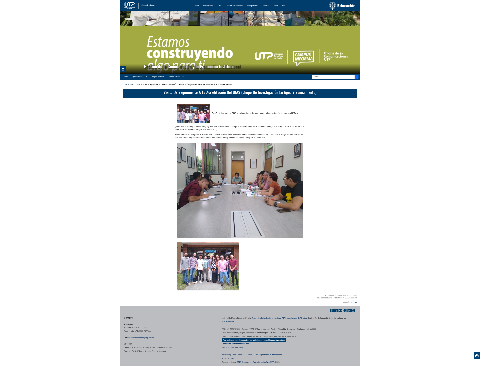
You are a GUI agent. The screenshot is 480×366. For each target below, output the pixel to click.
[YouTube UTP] (340, 310)
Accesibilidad (208, 6)
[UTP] (129, 5)
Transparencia (252, 6)
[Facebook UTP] (332, 310)
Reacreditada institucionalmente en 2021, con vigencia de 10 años (279, 318)
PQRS (219, 6)
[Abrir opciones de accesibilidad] (123, 69)
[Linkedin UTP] (349, 310)
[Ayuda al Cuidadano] (353, 310)
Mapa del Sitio (228, 358)
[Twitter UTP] (336, 310)
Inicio (197, 6)
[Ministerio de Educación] (329, 6)
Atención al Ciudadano (234, 6)
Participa (265, 6)
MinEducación (228, 322)
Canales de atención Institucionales (237, 344)
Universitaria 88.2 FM (176, 77)
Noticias (135, 84)
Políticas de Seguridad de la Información (265, 355)
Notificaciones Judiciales (232, 347)
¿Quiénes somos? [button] (138, 77)
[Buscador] (356, 77)
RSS (283, 6)
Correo (275, 6)
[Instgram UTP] (344, 310)
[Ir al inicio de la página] (476, 355)
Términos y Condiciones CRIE (234, 355)
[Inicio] (477, 355)
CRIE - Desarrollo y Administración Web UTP (255, 362)
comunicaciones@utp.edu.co (142, 337)
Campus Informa (157, 77)
